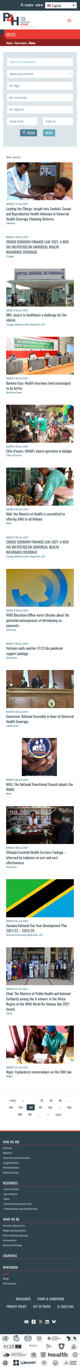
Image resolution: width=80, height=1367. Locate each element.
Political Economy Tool (18, 1204)
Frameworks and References (21, 1209)
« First (12, 1100)
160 (20, 1114)
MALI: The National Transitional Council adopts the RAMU (39, 787)
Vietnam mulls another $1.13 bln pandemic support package (34, 650)
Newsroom (20, 43)
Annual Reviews (12, 1245)
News (6, 1273)
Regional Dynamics (14, 1230)
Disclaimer (23, 1298)
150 (69, 1107)
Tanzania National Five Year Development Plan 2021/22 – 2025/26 (36, 928)
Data (6, 1199)
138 (11, 1107)
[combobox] (40, 86)
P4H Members (11, 1167)
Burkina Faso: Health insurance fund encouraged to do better (38, 385)
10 (41, 1100)
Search (29, 5)
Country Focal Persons (16, 1158)
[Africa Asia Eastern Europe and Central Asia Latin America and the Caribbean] (40, 109)
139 (21, 1107)
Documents (10, 1194)
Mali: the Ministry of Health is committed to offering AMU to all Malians (35, 516)
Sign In (39, 5)
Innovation (10, 1240)
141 (40, 1107)
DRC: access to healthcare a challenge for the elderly (36, 317)
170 (29, 1114)
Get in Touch (42, 1306)
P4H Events (9, 1283)
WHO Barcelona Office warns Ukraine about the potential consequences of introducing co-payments (37, 620)
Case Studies (11, 1189)
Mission (8, 1153)
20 (50, 1100)
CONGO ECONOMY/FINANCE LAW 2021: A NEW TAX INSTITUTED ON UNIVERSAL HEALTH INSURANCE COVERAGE (37, 247)
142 (50, 1107)
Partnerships (11, 1172)
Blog (6, 1278)
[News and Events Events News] (40, 74)
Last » (59, 1114)
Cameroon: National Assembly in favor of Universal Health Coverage (40, 719)
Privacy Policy (17, 1306)
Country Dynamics (14, 1225)
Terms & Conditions (50, 1298)
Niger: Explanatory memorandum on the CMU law (39, 1071)
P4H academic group (15, 1235)
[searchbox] (39, 86)
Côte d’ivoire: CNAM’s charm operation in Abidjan (39, 451)
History (7, 1148)
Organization (11, 1162)
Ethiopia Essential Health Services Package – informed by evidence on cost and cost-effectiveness (36, 857)
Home (9, 43)
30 (60, 1100)
